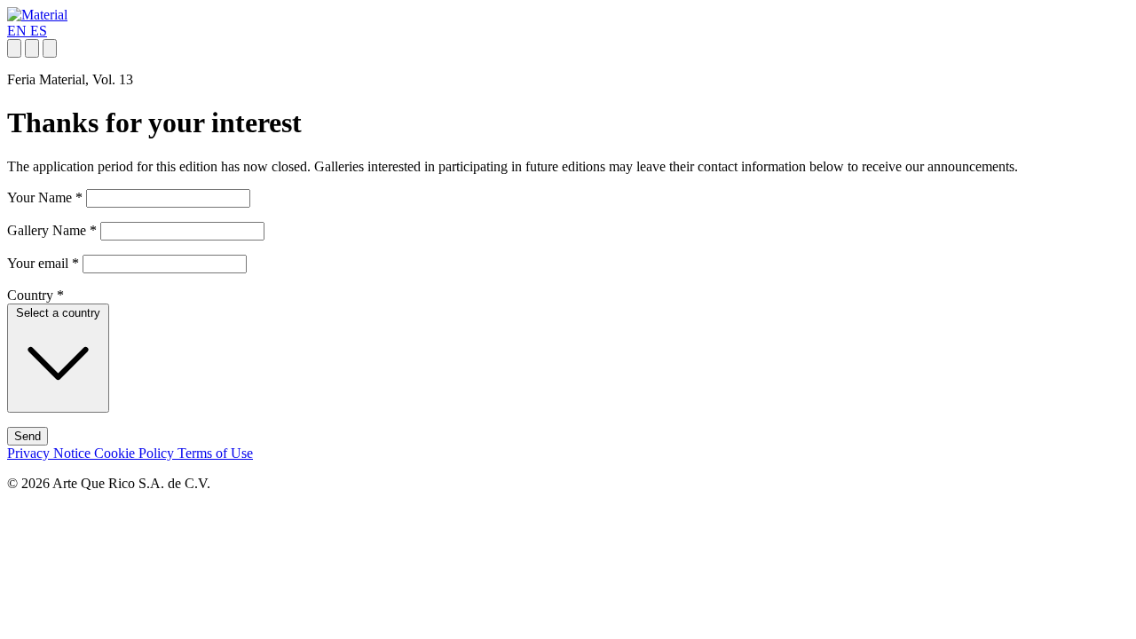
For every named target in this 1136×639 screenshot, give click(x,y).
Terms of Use (215, 453)
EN (18, 30)
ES (38, 30)
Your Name (45, 197)
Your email (43, 263)
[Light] (14, 48)
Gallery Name (52, 230)
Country (35, 295)
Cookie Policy (136, 453)
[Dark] (32, 48)
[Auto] (50, 48)
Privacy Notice (50, 453)
